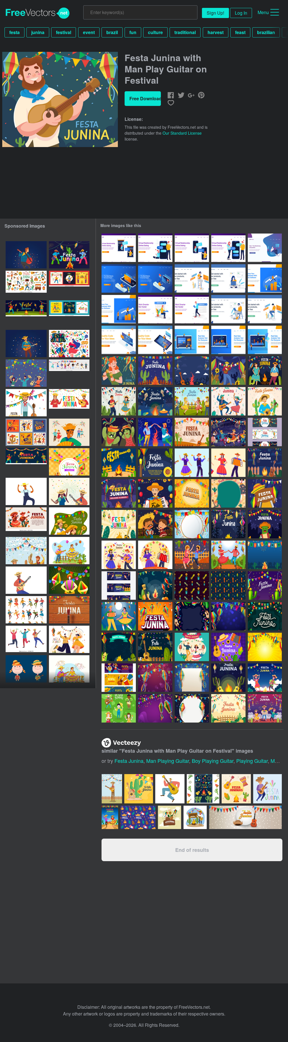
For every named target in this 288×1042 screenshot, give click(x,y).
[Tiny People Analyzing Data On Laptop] (192, 340)
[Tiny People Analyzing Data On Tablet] (265, 340)
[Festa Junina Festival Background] (265, 555)
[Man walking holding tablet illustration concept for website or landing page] (192, 309)
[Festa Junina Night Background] (155, 585)
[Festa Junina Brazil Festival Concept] (228, 432)
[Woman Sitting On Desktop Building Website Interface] (119, 340)
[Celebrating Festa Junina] (265, 401)
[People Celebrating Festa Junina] (192, 401)
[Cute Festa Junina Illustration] (155, 462)
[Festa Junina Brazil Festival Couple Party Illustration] (155, 555)
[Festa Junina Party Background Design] (192, 616)
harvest (216, 32)
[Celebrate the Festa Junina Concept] (119, 462)
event (89, 32)
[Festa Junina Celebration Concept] (265, 370)
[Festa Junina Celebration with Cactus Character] (265, 524)
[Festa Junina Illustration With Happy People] (155, 493)
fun (132, 32)
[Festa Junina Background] (265, 462)
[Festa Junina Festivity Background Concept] (192, 432)
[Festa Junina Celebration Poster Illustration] (265, 616)
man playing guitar (167, 760)
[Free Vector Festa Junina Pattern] (192, 585)
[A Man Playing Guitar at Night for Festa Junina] (228, 370)
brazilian (266, 32)
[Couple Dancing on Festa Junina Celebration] (228, 401)
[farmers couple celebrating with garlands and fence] (26, 550)
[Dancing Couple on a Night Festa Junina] (155, 432)
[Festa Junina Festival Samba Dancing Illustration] (192, 555)
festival (63, 32)
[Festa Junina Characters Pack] (119, 708)
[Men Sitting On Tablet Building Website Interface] (155, 340)
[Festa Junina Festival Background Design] (228, 616)
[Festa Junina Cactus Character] (119, 432)
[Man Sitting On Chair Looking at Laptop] (228, 309)
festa (14, 32)
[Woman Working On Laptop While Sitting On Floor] (228, 278)
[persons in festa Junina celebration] (26, 373)
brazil (112, 32)
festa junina (128, 760)
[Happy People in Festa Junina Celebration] (265, 708)
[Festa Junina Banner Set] (119, 585)
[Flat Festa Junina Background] (265, 493)
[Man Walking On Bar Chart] (265, 278)
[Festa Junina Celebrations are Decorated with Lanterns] (228, 524)
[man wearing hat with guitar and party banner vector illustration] (195, 817)
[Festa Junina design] (26, 402)
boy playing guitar (212, 760)
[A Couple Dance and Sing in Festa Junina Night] (119, 616)
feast (240, 32)
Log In (241, 13)
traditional (185, 32)
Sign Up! (215, 13)
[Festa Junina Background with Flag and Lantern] (192, 708)
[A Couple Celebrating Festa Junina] (119, 401)
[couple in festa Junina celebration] (69, 491)
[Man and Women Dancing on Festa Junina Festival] (155, 524)
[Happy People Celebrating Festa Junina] (265, 677)
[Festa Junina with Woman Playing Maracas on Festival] (119, 370)
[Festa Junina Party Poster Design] (155, 616)
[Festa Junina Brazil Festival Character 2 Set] (192, 462)
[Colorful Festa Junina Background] (192, 524)
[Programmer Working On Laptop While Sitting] (265, 309)
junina (37, 32)
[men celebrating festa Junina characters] (26, 639)
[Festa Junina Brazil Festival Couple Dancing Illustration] (119, 555)
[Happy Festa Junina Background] (228, 647)
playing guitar (252, 760)
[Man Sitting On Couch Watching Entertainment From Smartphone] (119, 278)
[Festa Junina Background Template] (192, 677)
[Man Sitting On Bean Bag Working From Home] (265, 248)
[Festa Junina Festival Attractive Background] (192, 493)
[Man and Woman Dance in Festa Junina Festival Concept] (192, 647)
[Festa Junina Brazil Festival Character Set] (228, 462)
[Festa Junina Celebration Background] (155, 401)
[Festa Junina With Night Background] (119, 647)
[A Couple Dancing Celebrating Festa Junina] (228, 555)
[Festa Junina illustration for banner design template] (26, 521)
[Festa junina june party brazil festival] (110, 817)
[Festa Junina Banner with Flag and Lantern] (265, 432)
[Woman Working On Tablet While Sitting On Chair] (192, 278)
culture (155, 32)
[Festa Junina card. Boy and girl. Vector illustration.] (26, 669)
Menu (263, 12)
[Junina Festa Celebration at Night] (228, 677)
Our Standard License (182, 133)
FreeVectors (38, 13)
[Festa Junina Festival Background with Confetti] (155, 677)
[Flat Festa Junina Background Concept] (155, 370)
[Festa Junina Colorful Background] (228, 493)
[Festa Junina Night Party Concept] (192, 370)
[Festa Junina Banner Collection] (119, 677)
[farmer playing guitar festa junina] (26, 580)
